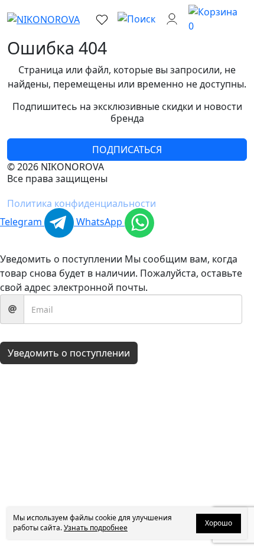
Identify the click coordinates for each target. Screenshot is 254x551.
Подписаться (127, 149)
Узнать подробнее (96, 528)
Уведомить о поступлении (69, 352)
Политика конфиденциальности (81, 203)
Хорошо (218, 523)
